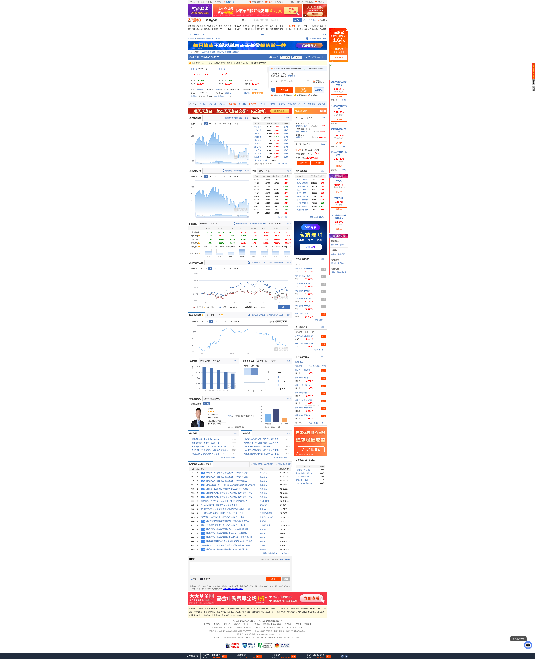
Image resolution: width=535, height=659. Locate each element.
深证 (263, 34)
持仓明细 (262, 104)
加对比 (298, 57)
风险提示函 (277, 624)
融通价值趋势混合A (302, 415)
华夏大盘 (205, 52)
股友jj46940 (264, 501)
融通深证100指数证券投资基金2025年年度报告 (224, 481)
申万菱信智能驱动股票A (304, 343)
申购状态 (215, 29)
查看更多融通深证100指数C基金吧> (276, 553)
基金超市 (292, 29)
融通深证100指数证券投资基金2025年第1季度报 (225, 549)
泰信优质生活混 (302, 206)
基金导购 (300, 29)
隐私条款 (266, 624)
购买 (323, 269)
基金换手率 (262, 361)
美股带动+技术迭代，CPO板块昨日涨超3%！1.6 (222, 513)
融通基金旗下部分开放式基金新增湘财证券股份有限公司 (228, 485)
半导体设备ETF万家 (302, 284)
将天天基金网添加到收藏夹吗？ (270, 621)
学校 (275, 26)
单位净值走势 (195, 118)
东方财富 (257, 154)
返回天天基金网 (257, 2)
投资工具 (238, 26)
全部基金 (201, 39)
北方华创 (257, 140)
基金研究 (260, 29)
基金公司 (314, 20)
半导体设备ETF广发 (302, 306)
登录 (230, 416)
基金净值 (199, 26)
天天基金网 (192, 39)
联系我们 (237, 624)
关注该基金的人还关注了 (306, 460)
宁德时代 (257, 130)
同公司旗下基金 (302, 357)
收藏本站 (192, 2)
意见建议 (288, 624)
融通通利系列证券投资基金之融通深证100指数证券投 (227, 493)
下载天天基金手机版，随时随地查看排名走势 (267, 315)
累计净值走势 (195, 171)
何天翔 (254, 90)
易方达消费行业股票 (303, 477)
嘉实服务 (228, 52)
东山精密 (257, 144)
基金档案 (192, 104)
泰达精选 (220, 52)
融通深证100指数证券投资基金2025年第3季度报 (225, 529)
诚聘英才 (307, 624)
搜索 (297, 20)
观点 (271, 26)
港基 (225, 26)
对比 (284, 307)
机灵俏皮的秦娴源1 (267, 517)
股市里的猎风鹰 (266, 513)
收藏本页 (322, 20)
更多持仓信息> (282, 164)
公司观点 (309, 118)
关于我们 (207, 624)
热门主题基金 (301, 327)
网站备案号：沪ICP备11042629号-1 (287, 638)
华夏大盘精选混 (302, 183)
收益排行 (307, 29)
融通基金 (228, 93)
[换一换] (342, 656)
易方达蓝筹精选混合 (303, 470)
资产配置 (217, 361)
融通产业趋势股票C (302, 370)
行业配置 (272, 104)
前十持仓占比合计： (261, 160)
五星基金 (323, 29)
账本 (252, 29)
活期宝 (299, 26)
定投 (221, 26)
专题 (281, 26)
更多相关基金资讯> (228, 458)
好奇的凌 (263, 505)
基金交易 (268, 2)
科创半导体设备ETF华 (303, 268)
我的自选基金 (301, 171)
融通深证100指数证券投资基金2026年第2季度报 (225, 473)
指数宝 (306, 26)
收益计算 (246, 29)
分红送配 (252, 104)
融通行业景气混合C (302, 393)
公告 (225, 29)
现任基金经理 (195, 399)
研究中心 (227, 624)
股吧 (286, 127)
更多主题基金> (318, 350)
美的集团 (257, 137)
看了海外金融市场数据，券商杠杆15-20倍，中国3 (222, 517)
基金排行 (215, 26)
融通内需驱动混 (302, 200)
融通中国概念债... (302, 132)
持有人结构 (292, 104)
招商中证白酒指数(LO (304, 483)
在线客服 (298, 624)
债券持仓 (267, 118)
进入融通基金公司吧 (283, 464)
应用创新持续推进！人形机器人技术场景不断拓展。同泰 (225, 545)
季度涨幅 (204, 223)
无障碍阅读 (309, 2)
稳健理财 (315, 26)
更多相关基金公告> (281, 458)
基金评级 (246, 93)
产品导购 (280, 2)
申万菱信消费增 (302, 210)
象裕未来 (263, 509)
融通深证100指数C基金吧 (200, 464)
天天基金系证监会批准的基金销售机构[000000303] (236, 631)
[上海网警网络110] (232, 645)
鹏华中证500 (301, 193)
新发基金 (207, 29)
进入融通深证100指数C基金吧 (262, 464)
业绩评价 (274, 361)
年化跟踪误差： (220, 96)
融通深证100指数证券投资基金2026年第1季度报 (225, 477)
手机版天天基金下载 (315, 57)
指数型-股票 (200, 90)
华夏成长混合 (302, 180)
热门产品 (299, 118)
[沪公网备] (282, 645)
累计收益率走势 (196, 263)
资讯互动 (260, 26)
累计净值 (222, 69)
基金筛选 (238, 29)
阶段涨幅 (242, 104)
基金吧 (276, 29)
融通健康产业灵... (302, 126)
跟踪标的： (195, 96)
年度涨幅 (215, 223)
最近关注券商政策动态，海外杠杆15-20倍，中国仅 (223, 525)
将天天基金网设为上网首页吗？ (244, 621)
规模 (218, 90)
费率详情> (292, 76)
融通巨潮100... (301, 137)
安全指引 (246, 624)
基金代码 (306, 20)
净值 (254, 171)
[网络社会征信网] (248, 645)
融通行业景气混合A (302, 385)
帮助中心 (300, 2)
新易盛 (256, 134)
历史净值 (232, 104)
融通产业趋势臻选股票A (304, 400)
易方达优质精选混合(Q (304, 473)
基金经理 (212, 104)
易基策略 (235, 52)
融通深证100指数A (303, 480)
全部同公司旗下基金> (316, 423)
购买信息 (321, 104)
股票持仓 (256, 118)
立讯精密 (257, 147)
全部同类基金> (318, 320)
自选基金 (291, 2)
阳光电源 (257, 157)
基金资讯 (193, 433)
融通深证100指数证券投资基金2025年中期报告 (224, 533)
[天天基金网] (196, 20)
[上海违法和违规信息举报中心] (265, 645)
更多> (247, 118)
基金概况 (203, 104)
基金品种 (211, 20)
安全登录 (200, 2)
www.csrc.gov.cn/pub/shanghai (268, 634)
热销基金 (315, 29)
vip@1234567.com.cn (252, 628)
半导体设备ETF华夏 (302, 291)
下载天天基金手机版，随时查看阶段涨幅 (251, 223)
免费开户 (209, 2)
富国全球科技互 (302, 186)
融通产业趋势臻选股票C (304, 408)
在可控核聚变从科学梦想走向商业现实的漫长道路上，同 (225, 509)
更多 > (288, 118)
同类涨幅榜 (192, 656)
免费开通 (303, 163)
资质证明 (217, 624)
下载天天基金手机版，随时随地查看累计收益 (267, 263)
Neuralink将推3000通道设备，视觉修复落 (219, 505)
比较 (252, 26)
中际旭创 (257, 127)
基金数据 (191, 26)
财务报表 (311, 104)
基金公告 (301, 104)
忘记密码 (218, 2)
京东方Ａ (257, 150)
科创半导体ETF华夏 (302, 276)
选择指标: (272, 322)
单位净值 (194, 69)
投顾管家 (207, 26)
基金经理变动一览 (212, 398)
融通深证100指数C (213, 39)
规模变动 (282, 104)
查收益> (324, 144)
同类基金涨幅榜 (302, 259)
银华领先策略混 (302, 203)
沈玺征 (262, 545)
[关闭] (346, 656)
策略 (267, 29)
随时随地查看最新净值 (233, 118)
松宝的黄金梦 (265, 525)
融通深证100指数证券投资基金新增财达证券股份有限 (227, 537)
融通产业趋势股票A (302, 378)
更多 (324, 34)
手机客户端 (230, 2)
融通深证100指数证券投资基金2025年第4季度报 (225, 489)
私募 (229, 29)
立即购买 (284, 90)
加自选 (286, 57)
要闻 (267, 26)
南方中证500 (301, 190)
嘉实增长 (213, 52)
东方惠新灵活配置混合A (304, 336)
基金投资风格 (248, 361)
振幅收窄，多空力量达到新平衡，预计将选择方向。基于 (225, 501)
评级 (229, 26)
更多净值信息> (282, 217)
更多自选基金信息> (317, 217)
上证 (203, 34)
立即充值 (317, 163)
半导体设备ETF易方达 (303, 299)
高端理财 (323, 26)
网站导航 (321, 2)
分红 (221, 29)
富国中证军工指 (302, 196)
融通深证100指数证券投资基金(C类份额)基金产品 (225, 521)
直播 (281, 29)
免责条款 (256, 624)
